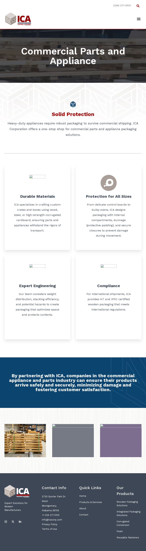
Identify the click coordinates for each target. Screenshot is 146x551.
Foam (120, 531)
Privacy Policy (49, 524)
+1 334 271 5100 (50, 515)
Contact (83, 514)
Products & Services (90, 502)
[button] (138, 5)
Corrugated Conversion (123, 523)
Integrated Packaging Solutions (128, 513)
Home (82, 496)
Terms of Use (49, 529)
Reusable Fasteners (128, 537)
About (82, 508)
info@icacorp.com (52, 519)
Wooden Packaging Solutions (127, 504)
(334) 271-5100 (122, 5)
